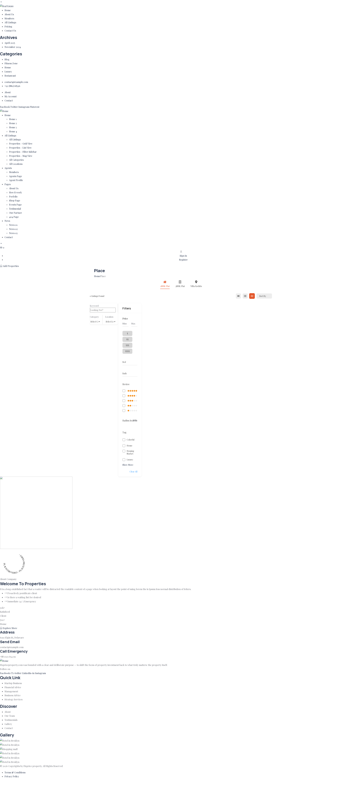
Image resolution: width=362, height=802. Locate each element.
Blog (7, 59)
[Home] (4, 110)
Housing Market (130, 452)
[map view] (252, 296)
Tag (124, 432)
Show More (127, 464)
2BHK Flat (165, 286)
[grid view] (238, 296)
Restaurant (10, 75)
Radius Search (129, 420)
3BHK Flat (180, 286)
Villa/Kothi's (196, 286)
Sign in (183, 255)
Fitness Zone (11, 63)
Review (126, 384)
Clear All (133, 471)
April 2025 (10, 42)
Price (125, 318)
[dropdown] (1, 1)
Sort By (262, 296)
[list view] (245, 296)
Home (97, 276)
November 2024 (13, 46)
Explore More (9, 628)
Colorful (130, 439)
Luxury (8, 71)
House (8, 67)
